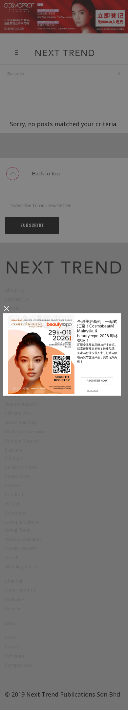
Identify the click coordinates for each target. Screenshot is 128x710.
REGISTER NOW (97, 380)
